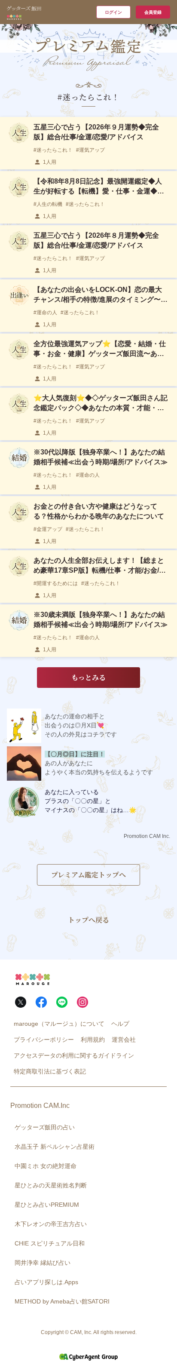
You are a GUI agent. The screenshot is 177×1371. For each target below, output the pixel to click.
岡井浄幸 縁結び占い (42, 1262)
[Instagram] (82, 1002)
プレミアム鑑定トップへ (88, 875)
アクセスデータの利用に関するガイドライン (74, 1055)
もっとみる (88, 677)
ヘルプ (120, 1023)
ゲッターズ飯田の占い (45, 1127)
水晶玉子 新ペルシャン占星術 (55, 1146)
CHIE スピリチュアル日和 (50, 1243)
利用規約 (93, 1039)
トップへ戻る (88, 920)
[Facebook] (41, 1002)
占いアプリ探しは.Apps (46, 1282)
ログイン (113, 12)
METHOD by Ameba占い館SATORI (62, 1301)
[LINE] (62, 1002)
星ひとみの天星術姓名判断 (51, 1185)
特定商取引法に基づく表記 (50, 1071)
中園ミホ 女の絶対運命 (45, 1165)
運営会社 (124, 1039)
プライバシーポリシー (44, 1039)
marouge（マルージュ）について (59, 1023)
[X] (20, 1002)
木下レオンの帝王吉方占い (51, 1224)
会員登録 (153, 12)
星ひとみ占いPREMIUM (47, 1204)
